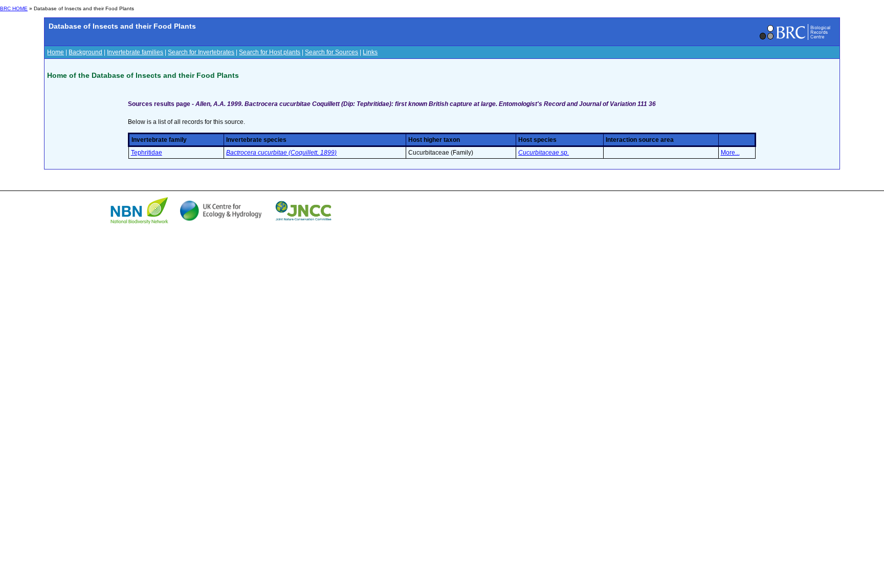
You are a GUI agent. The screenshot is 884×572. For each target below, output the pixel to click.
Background (85, 52)
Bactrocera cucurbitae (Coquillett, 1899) (281, 152)
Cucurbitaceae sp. (543, 152)
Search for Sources (331, 52)
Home (55, 52)
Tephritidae (146, 152)
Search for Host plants (269, 52)
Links (370, 52)
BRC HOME (14, 8)
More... (730, 152)
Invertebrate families (135, 52)
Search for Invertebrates (201, 52)
